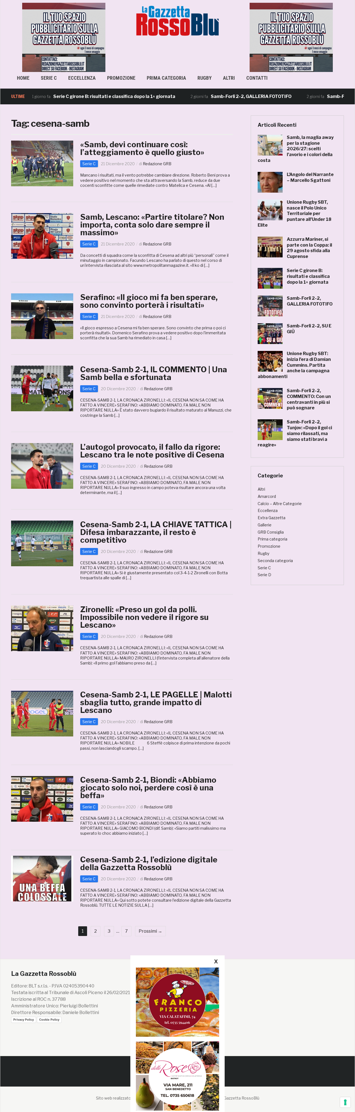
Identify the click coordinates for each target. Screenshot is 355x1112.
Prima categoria (166, 78)
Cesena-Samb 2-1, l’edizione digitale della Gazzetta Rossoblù (148, 863)
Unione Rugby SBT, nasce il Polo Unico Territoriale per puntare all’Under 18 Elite (294, 214)
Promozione (121, 78)
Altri (229, 78)
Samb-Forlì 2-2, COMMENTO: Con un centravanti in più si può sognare (309, 399)
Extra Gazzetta (271, 517)
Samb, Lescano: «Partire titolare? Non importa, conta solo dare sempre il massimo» (152, 224)
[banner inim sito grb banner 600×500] (63, 37)
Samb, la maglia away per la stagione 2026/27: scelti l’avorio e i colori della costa (296, 149)
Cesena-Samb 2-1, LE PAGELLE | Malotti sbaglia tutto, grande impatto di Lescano (156, 702)
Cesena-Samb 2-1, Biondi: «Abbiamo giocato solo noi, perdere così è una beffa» (148, 787)
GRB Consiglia (271, 532)
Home (23, 78)
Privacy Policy (23, 1020)
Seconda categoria (275, 560)
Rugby (204, 78)
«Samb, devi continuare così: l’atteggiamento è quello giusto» (142, 148)
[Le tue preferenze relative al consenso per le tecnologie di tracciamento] (345, 1102)
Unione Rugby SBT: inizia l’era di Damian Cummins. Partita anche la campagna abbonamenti (294, 365)
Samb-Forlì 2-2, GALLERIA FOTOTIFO (224, 96)
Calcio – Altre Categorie (280, 503)
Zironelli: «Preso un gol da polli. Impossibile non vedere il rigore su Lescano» (144, 617)
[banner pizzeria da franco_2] (177, 1002)
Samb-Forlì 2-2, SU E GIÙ (327, 96)
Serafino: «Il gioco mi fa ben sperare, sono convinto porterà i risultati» (149, 301)
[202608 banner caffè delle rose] (177, 1075)
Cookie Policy (49, 1020)
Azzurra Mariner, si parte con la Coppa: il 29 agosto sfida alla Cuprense (309, 248)
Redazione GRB (157, 163)
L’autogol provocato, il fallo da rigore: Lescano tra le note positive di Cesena (152, 450)
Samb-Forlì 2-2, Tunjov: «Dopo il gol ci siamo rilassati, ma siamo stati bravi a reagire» (295, 433)
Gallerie (265, 525)
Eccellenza (82, 78)
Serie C (49, 78)
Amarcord (267, 496)
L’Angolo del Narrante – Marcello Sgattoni (310, 177)
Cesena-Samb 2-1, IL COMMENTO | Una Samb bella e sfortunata (153, 373)
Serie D (264, 574)
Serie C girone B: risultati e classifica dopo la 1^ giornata (88, 96)
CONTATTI (257, 78)
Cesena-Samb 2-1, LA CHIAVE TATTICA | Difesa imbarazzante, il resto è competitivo (156, 532)
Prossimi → (150, 931)
